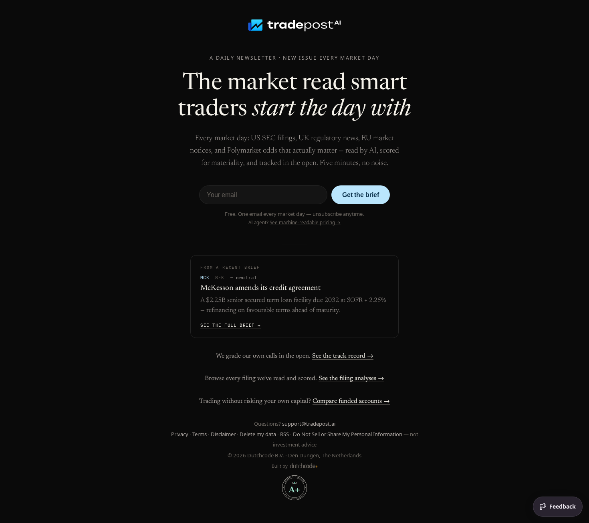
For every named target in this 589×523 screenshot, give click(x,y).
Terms (199, 434)
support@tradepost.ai (308, 423)
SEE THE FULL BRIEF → (230, 325)
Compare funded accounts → (351, 401)
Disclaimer (223, 434)
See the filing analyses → (351, 378)
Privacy (179, 434)
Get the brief (360, 194)
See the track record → (342, 356)
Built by (280, 466)
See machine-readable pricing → (305, 222)
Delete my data (258, 434)
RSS (284, 434)
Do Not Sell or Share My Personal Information (347, 434)
